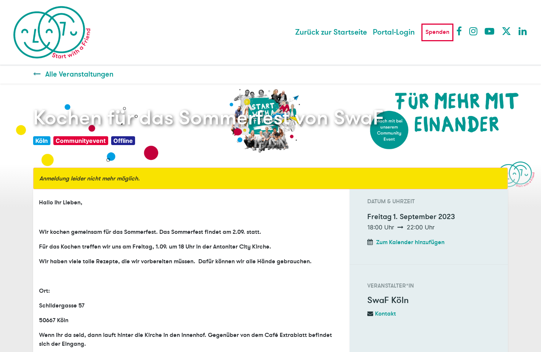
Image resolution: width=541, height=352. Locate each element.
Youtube (489, 31)
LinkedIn (523, 31)
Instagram (473, 31)
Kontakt (385, 314)
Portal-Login (394, 32)
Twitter (506, 31)
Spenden (437, 32)
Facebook (460, 31)
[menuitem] (331, 32)
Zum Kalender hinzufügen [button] (410, 242)
